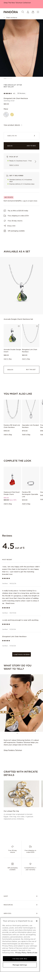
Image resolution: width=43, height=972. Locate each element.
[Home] (11, 12)
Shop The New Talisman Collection (17, 3)
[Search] (22, 11)
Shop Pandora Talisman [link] (13, 750)
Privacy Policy (20, 952)
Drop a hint (11, 226)
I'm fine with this (19, 959)
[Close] (36, 921)
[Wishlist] (19, 326)
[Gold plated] (12, 114)
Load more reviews (21, 654)
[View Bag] (32, 11)
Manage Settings (20, 965)
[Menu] (37, 11)
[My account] (27, 11)
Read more (10, 603)
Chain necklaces (11, 17)
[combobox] (21, 559)
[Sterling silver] (6, 114)
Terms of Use (32, 952)
